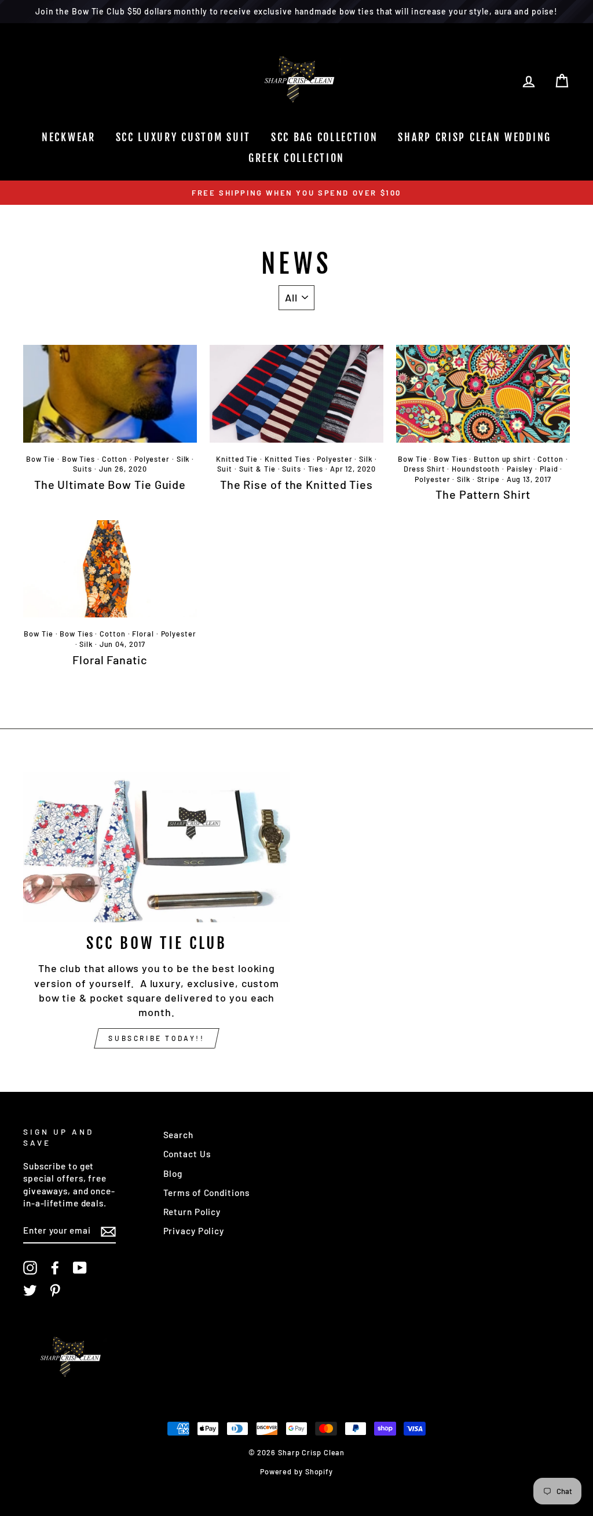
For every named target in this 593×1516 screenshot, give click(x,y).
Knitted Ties (287, 458)
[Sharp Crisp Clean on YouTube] (80, 1268)
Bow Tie (40, 458)
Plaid (549, 468)
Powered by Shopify (296, 1471)
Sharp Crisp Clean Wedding (474, 137)
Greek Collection (296, 158)
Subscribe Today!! (156, 1038)
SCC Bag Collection (324, 137)
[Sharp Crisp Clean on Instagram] (30, 1268)
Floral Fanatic (110, 660)
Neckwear (69, 137)
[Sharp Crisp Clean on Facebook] (55, 1268)
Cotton (114, 458)
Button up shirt (502, 458)
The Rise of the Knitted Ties (296, 484)
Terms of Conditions (206, 1192)
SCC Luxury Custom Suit (183, 137)
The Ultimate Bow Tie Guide (110, 484)
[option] (296, 192)
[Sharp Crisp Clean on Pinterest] (55, 1290)
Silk (183, 458)
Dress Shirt (424, 468)
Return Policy (192, 1211)
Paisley (520, 468)
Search (178, 1134)
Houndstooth (476, 468)
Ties (316, 468)
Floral (142, 633)
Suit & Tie (257, 468)
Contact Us (187, 1154)
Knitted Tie (237, 458)
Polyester (152, 458)
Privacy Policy (194, 1231)
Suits (82, 468)
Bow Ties (78, 458)
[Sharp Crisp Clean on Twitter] (30, 1290)
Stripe (488, 479)
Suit (224, 468)
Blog (173, 1173)
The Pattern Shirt (482, 494)
